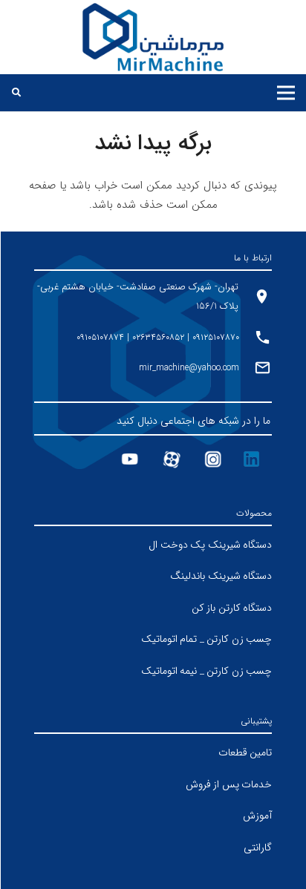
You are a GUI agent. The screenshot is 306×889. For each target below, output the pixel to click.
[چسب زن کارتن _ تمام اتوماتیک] (153, 639)
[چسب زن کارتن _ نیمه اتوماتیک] (153, 671)
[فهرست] (286, 92)
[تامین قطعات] (153, 753)
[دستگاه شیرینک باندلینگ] (153, 576)
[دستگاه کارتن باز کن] (153, 608)
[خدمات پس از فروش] (153, 785)
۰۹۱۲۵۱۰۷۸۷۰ (214, 337)
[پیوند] (153, 37)
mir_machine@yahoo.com (189, 368)
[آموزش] (153, 816)
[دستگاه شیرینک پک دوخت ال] (153, 545)
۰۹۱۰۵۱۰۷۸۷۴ (100, 337)
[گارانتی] (153, 848)
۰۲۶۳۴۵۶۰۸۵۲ (158, 337)
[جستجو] (16, 92)
